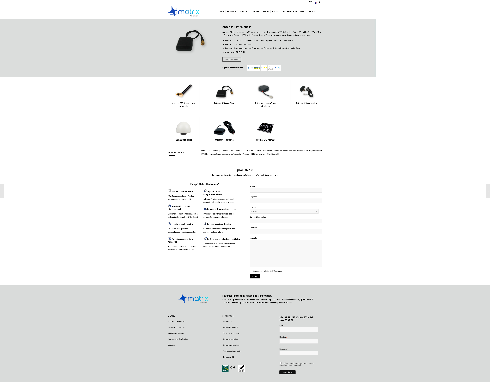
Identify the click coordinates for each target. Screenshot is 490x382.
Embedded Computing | (292, 299)
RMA (310, 2)
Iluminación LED (285, 302)
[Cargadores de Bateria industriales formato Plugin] (488, 191)
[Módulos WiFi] (2, 191)
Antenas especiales (263, 154)
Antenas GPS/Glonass (263, 151)
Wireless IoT (308, 299)
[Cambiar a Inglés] (316, 3)
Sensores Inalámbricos (251, 302)
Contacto (171, 345)
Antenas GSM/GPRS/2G (210, 151)
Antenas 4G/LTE (249, 154)
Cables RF (275, 154)
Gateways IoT (253, 299)
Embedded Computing (231, 333)
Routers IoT (227, 299)
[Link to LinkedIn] (320, 2)
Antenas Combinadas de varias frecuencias (225, 154)
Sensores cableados (230, 339)
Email (282, 325)
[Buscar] (319, 11)
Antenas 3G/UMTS (227, 151)
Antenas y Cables (269, 302)
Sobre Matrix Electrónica (177, 321)
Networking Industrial (270, 299)
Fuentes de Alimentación (232, 351)
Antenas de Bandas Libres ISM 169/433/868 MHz (291, 151)
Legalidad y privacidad (176, 327)
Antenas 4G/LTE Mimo (244, 151)
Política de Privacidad (272, 271)
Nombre (283, 337)
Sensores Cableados (230, 302)
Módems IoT (240, 299)
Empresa (283, 349)
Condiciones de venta (176, 333)
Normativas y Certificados (178, 339)
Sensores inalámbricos (231, 345)
